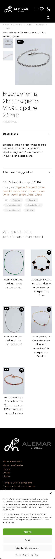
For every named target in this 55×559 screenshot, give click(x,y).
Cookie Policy (21, 555)
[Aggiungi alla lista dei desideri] (49, 252)
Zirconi (22, 194)
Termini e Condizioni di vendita (19, 486)
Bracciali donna (13, 205)
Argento (17, 24)
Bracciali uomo (13, 210)
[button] (50, 493)
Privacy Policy (32, 555)
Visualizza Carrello (13, 465)
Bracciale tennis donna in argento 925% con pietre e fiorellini (41, 348)
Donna (16, 191)
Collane (23, 280)
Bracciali (40, 24)
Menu (36, 9)
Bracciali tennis (34, 205)
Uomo (29, 24)
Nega (27, 540)
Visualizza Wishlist (12, 461)
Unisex (6, 194)
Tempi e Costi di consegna (17, 482)
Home (6, 24)
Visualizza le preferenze (27, 548)
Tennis (6, 28)
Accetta (28, 532)
